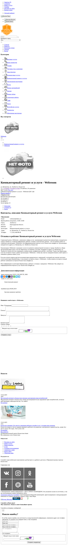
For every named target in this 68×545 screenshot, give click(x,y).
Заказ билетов (11, 72)
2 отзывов (6, 188)
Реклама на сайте (9, 442)
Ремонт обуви (11, 94)
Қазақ (11, 21)
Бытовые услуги (12, 59)
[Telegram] (19, 277)
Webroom (3, 136)
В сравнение (31, 188)
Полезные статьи (9, 48)
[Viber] (12, 277)
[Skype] (17, 277)
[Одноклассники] (4, 277)
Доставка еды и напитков (14, 69)
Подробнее (4, 403)
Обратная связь (8, 453)
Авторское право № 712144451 (10, 495)
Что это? (10, 190)
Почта (9, 84)
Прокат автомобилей (13, 88)
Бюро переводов (12, 62)
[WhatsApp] (14, 277)
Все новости (4, 432)
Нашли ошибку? (6, 193)
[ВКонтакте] (2, 277)
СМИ (8, 100)
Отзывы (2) (7, 207)
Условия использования (11, 448)
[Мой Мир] (7, 277)
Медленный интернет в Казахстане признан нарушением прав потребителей (24, 398)
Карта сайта (7, 451)
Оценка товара (5, 324)
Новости (6, 46)
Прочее (9, 91)
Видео (6, 51)
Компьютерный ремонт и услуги (17, 78)
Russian (13, 19)
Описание (7, 206)
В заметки (24, 188)
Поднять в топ (5, 195)
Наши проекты (8, 445)
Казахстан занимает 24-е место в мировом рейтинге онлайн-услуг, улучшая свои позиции (28, 425)
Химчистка (10, 110)
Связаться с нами (9, 450)
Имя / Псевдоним (6, 305)
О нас (6, 446)
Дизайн (9, 65)
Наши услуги (8, 443)
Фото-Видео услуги (13, 107)
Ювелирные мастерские (14, 113)
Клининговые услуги (13, 75)
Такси (9, 103)
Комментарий (5, 323)
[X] (9, 277)
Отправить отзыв (6, 334)
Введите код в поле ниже (9, 328)
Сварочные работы (13, 97)
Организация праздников (14, 81)
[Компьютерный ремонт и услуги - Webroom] (19, 178)
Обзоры (6, 49)
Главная (6, 44)
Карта (6, 209)
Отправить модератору (34, 542)
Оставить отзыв (15, 188)
